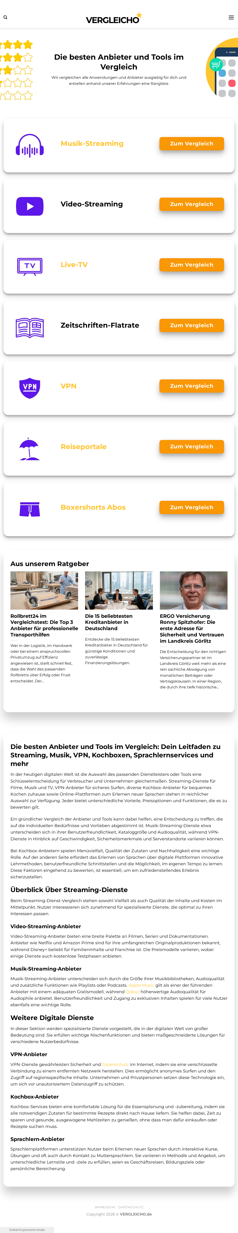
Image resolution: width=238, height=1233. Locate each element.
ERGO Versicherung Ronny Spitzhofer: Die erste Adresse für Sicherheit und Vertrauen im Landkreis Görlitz (192, 628)
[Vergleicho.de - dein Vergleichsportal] (114, 17)
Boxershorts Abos (93, 507)
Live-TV (74, 264)
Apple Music (141, 985)
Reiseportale (84, 446)
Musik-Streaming (92, 143)
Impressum (105, 1207)
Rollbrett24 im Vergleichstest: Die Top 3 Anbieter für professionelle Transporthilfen (44, 625)
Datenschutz (115, 1064)
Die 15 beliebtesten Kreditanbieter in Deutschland (109, 622)
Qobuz (132, 991)
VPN (68, 386)
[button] (5, 17)
